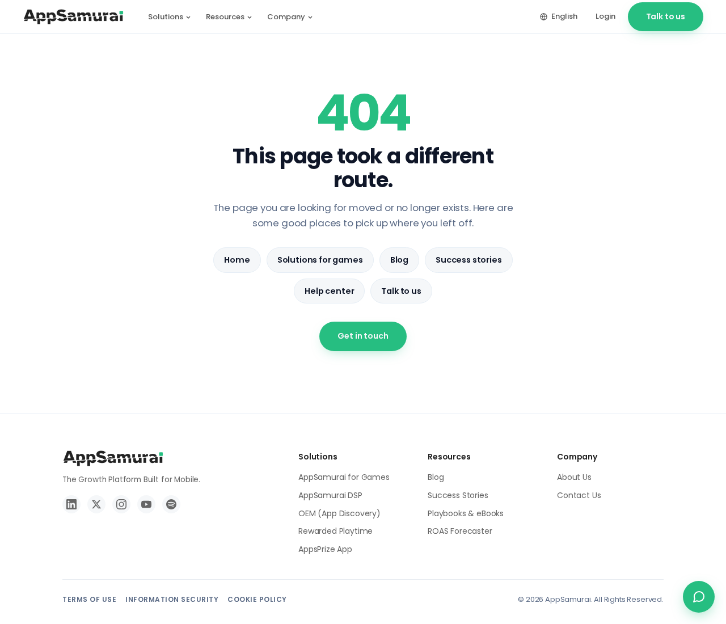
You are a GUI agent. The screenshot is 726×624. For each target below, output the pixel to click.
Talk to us (665, 16)
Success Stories (458, 495)
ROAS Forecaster (460, 531)
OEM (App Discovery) (339, 513)
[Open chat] (699, 597)
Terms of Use (89, 599)
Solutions (165, 16)
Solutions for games (320, 259)
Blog (399, 259)
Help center (329, 291)
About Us (574, 477)
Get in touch (362, 335)
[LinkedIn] (71, 504)
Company (286, 16)
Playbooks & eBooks (466, 513)
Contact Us (579, 495)
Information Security (171, 599)
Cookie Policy (257, 599)
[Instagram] (121, 504)
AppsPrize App (325, 549)
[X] (96, 504)
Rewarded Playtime (335, 531)
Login (605, 16)
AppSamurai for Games (344, 477)
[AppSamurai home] (73, 17)
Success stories (469, 259)
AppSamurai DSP (330, 495)
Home (237, 259)
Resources (225, 16)
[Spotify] (171, 504)
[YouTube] (146, 504)
